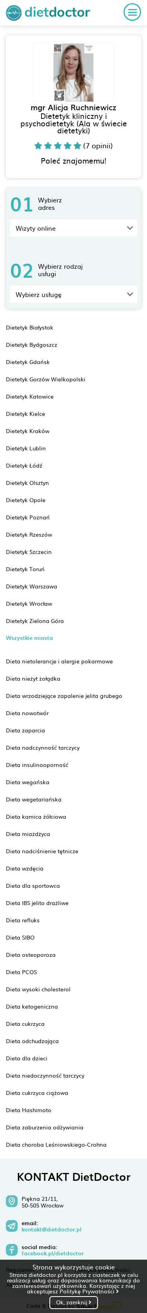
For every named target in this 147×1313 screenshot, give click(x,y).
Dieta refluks (23, 920)
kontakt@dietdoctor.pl (52, 1229)
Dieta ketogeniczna (32, 1006)
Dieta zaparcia (25, 730)
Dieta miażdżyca (28, 834)
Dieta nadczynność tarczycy (43, 747)
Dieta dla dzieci (26, 1058)
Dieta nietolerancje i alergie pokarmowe (59, 661)
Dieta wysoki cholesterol (38, 989)
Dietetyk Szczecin (29, 551)
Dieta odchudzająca (32, 1041)
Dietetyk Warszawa (31, 586)
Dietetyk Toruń (25, 569)
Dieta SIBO (20, 937)
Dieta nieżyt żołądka (33, 678)
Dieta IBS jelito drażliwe (37, 903)
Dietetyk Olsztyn (27, 482)
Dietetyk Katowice (30, 396)
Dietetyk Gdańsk (28, 362)
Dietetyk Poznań (28, 517)
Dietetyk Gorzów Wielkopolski (45, 379)
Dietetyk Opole (25, 500)
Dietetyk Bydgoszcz (31, 344)
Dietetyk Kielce (25, 413)
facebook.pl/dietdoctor (52, 1253)
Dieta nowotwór (27, 713)
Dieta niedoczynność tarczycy (45, 1075)
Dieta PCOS (21, 972)
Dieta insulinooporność (37, 764)
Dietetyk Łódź (24, 465)
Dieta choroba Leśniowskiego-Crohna (56, 1144)
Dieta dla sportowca (33, 885)
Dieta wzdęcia (25, 868)
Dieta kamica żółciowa (36, 816)
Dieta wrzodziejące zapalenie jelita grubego (64, 695)
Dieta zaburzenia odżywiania (44, 1127)
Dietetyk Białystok (29, 327)
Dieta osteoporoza (31, 954)
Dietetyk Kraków (27, 431)
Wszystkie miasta (29, 638)
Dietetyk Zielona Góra (35, 621)
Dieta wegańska (27, 782)
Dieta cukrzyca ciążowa (37, 1092)
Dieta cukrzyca (25, 1023)
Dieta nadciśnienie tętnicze (42, 851)
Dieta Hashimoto (28, 1110)
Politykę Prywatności (88, 1291)
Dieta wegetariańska (34, 799)
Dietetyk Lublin (26, 448)
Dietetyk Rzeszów (29, 534)
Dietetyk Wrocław (29, 603)
